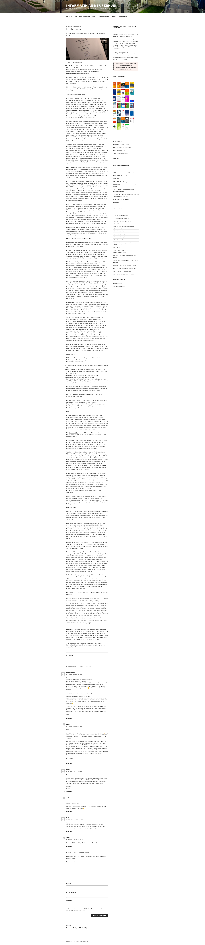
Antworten (69, 718)
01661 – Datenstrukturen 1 (119, 231)
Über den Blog (123, 16)
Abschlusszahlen (76, 440)
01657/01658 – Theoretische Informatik (85, 16)
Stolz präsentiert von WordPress (79, 941)
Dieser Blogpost (71, 592)
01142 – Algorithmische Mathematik (122, 218)
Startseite (69, 16)
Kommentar (70, 862)
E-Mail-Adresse (71, 892)
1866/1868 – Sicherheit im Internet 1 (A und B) (124, 265)
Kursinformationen (104, 16)
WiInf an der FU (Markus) (119, 286)
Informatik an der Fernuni (91, 5)
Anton (79, 26)
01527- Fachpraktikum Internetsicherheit (123, 173)
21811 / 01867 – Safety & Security (121, 175)
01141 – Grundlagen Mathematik (121, 215)
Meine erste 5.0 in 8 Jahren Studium (122, 147)
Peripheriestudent (117, 283)
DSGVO (114, 16)
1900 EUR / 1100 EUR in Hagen (89, 465)
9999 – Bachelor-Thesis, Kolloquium (122, 271)
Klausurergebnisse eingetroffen (121, 153)
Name (68, 884)
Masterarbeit (116, 202)
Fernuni (71, 655)
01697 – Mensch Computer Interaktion (123, 234)
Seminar (71, 302)
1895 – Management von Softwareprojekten (124, 268)
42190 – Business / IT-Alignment (121, 199)
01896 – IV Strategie (118, 247)
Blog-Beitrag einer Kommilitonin (97, 456)
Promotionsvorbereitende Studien (76, 490)
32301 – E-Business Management (121, 182)
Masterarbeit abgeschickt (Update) (122, 144)
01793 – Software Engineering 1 (121, 240)
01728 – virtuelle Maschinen (120, 237)
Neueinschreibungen (82, 448)
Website (69, 900)
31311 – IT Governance (119, 179)
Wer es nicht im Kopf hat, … (119, 150)
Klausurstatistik (73, 433)
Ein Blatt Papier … (117, 141)
